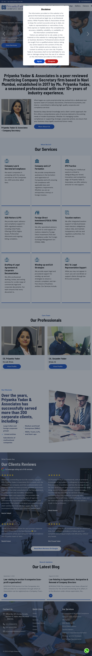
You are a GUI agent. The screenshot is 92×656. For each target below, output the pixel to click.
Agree (39, 61)
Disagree (51, 61)
